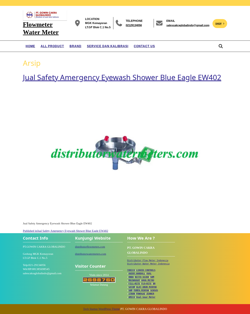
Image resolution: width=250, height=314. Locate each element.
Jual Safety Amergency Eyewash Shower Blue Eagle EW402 (122, 77)
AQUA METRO (147, 280)
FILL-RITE (134, 283)
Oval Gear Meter (145, 297)
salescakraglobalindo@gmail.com (187, 25)
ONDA (131, 277)
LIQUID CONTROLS (145, 270)
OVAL (149, 273)
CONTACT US (144, 46)
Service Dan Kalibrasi (107, 46)
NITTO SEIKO (142, 277)
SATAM (131, 287)
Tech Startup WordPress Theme (101, 309)
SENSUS (154, 290)
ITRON (131, 293)
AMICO (131, 297)
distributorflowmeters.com (90, 246)
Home (30, 46)
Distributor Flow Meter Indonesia (147, 260)
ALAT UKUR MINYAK (146, 287)
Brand (75, 46)
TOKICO (131, 270)
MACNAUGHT (134, 280)
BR (154, 283)
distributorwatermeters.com (90, 253)
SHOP (217, 22)
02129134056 (134, 25)
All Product (52, 46)
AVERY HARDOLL (136, 273)
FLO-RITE (146, 283)
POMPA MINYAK (141, 290)
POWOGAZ (140, 293)
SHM (152, 277)
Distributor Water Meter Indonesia (148, 263)
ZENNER (150, 293)
